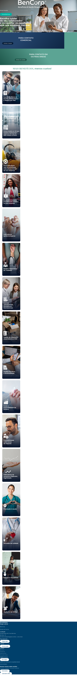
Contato (32, 12)
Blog (32, 11)
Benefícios (2, 649)
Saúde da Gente (4, 629)
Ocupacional (2, 651)
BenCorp (2, 626)
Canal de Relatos (3, 664)
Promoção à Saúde (4, 654)
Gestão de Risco (3, 653)
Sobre (32, 9)
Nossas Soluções (4, 10)
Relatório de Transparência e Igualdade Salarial (10, 661)
